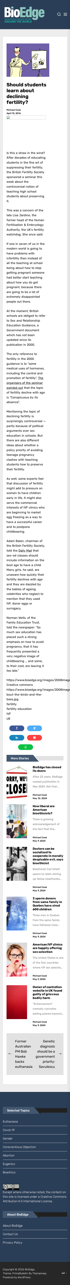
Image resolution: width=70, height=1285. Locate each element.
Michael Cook (14, 110)
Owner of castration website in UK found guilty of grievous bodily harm (47, 992)
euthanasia (10, 1121)
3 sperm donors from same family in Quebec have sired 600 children (47, 904)
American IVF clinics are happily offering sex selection (48, 948)
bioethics (9, 1172)
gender (8, 1138)
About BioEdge (13, 1225)
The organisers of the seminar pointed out (25, 382)
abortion (8, 1155)
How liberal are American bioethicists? (44, 809)
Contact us (10, 1234)
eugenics (9, 1164)
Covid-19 (9, 1130)
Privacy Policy (12, 1242)
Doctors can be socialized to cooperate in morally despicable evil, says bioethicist (48, 856)
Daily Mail (25, 550)
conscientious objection (19, 1147)
